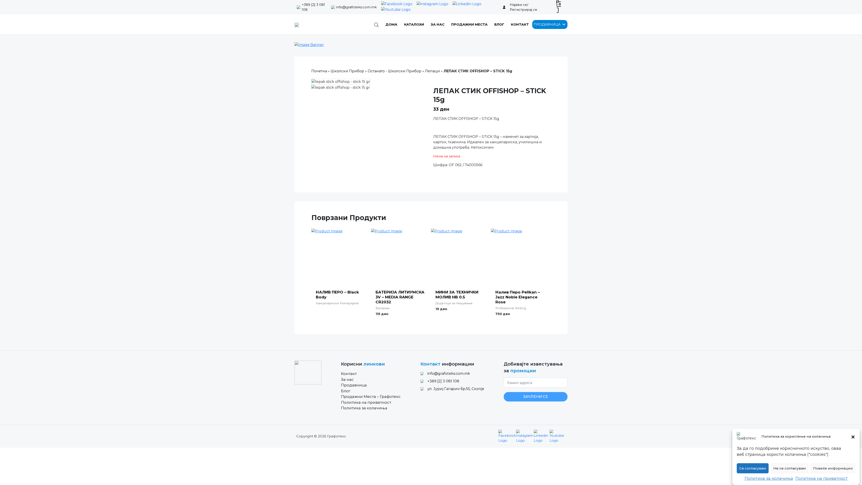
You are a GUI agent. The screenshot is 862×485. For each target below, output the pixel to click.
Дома (391, 24)
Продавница (354, 385)
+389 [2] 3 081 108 (313, 7)
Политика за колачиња (769, 478)
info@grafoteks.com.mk (356, 7)
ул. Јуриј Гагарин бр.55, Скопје (455, 389)
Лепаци (432, 71)
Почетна (319, 71)
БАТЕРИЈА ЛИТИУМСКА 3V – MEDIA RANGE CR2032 (400, 297)
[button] (853, 436)
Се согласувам (752, 468)
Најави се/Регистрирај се (523, 7)
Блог (499, 24)
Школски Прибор (347, 71)
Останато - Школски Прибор (394, 71)
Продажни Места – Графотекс (371, 396)
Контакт (520, 24)
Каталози (414, 24)
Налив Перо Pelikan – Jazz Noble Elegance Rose (517, 297)
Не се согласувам (789, 468)
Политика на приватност (821, 478)
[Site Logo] (297, 24)
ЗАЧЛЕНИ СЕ (535, 397)
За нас (437, 24)
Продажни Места (469, 24)
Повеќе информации (833, 468)
